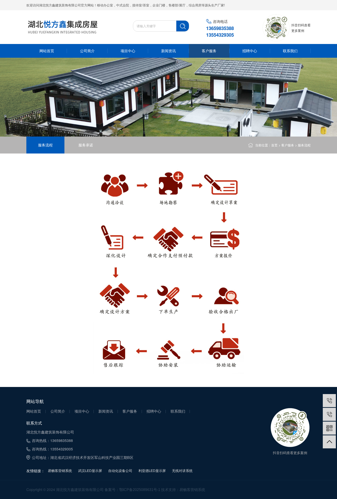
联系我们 (290, 51)
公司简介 (87, 51)
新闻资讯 (168, 51)
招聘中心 (249, 51)
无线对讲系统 (182, 471)
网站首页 (46, 51)
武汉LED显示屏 (90, 471)
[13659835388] (329, 400)
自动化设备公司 (120, 471)
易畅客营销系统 (60, 471)
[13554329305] (329, 414)
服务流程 (45, 145)
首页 (274, 145)
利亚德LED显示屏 (152, 471)
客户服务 (209, 51)
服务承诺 (85, 145)
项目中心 (128, 51)
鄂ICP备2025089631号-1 (139, 490)
